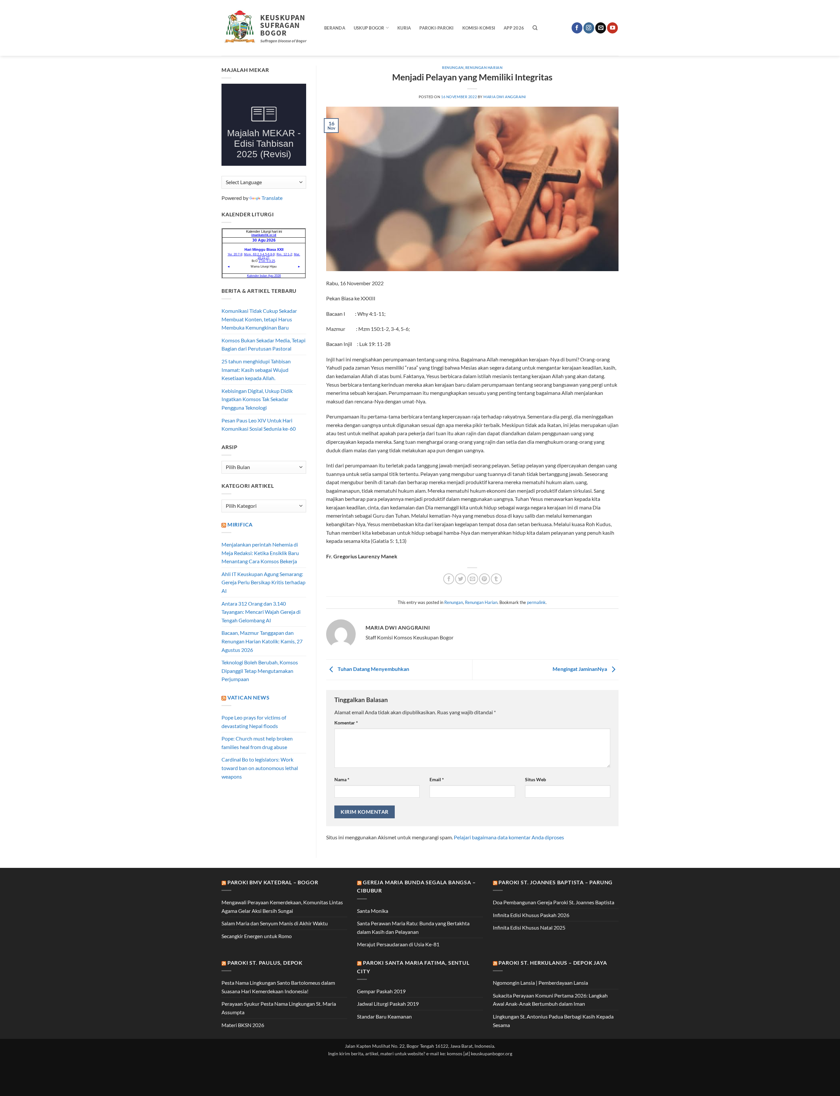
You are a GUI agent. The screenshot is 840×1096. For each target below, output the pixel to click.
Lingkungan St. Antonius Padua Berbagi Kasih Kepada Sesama (553, 1020)
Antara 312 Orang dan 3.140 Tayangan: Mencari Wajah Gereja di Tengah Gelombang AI (261, 611)
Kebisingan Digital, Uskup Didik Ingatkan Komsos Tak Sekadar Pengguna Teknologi (257, 399)
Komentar (346, 722)
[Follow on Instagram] (588, 27)
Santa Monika (372, 911)
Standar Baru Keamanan (384, 1016)
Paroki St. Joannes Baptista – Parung (555, 882)
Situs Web (535, 779)
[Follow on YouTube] (612, 27)
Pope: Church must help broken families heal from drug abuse (257, 742)
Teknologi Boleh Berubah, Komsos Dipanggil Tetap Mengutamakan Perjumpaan (259, 670)
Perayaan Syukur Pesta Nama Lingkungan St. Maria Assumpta (278, 1007)
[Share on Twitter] (460, 578)
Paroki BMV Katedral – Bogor (272, 882)
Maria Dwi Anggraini (504, 97)
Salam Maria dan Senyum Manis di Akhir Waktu (274, 923)
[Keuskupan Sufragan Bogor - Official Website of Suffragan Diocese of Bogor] (267, 27)
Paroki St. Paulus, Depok (265, 962)
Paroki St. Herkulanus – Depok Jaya (552, 962)
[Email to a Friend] (472, 578)
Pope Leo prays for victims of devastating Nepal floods (253, 721)
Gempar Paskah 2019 (381, 991)
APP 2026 (514, 28)
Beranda (334, 28)
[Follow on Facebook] (577, 27)
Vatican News (248, 697)
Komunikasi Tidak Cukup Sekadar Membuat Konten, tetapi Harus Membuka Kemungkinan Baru (259, 319)
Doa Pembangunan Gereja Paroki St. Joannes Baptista (553, 902)
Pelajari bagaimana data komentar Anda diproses (509, 837)
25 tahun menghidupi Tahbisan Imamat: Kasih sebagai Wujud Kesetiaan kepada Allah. (256, 369)
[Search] (535, 28)
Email (437, 779)
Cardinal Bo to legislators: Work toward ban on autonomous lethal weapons (259, 767)
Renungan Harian (483, 67)
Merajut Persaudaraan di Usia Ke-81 (398, 944)
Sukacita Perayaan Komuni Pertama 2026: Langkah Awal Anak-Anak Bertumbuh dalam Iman (550, 999)
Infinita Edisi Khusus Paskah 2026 (531, 915)
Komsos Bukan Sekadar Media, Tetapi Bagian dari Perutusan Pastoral (263, 344)
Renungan (452, 67)
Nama (341, 779)
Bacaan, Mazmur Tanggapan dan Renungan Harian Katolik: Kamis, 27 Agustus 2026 (262, 641)
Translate (272, 198)
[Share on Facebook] (448, 578)
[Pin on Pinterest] (484, 578)
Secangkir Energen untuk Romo (256, 936)
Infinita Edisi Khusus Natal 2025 (529, 927)
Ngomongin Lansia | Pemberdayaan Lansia (540, 982)
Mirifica (240, 524)
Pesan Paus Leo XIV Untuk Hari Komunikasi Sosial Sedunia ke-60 (258, 424)
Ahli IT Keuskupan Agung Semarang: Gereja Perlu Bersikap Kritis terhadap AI (263, 582)
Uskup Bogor (369, 28)
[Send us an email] (600, 27)
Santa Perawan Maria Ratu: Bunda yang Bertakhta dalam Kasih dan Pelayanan (413, 927)
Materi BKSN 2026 (242, 1025)
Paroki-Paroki (436, 28)
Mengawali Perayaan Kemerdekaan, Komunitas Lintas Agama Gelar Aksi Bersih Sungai (282, 906)
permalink (536, 602)
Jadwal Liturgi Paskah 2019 (388, 1003)
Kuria (404, 28)
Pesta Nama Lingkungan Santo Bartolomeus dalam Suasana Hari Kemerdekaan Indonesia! (278, 986)
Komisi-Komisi (478, 28)
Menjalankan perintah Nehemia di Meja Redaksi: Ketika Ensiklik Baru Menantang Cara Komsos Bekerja (260, 552)
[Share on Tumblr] (496, 578)
